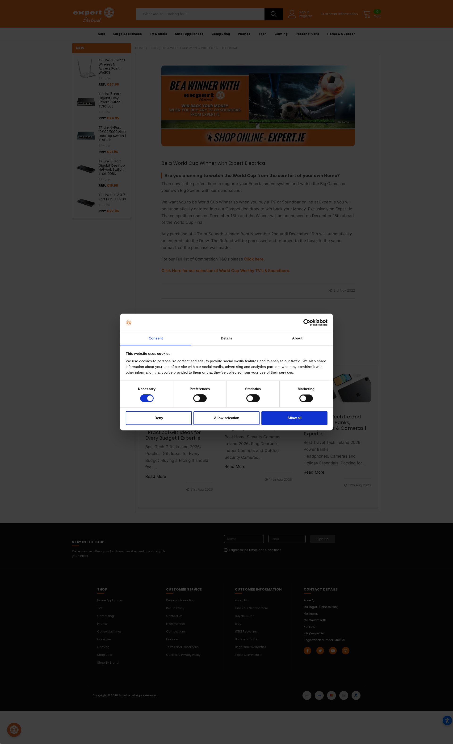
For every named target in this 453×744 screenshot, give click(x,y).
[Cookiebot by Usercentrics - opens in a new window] (306, 322)
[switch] (200, 398)
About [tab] (297, 338)
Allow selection (226, 418)
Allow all (294, 418)
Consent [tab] (156, 338)
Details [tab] (226, 338)
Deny (159, 418)
